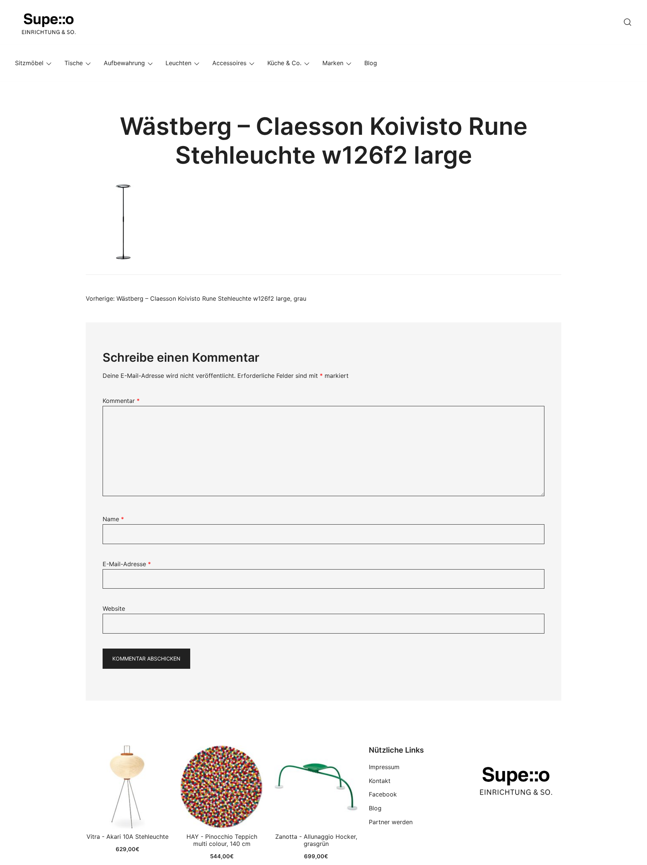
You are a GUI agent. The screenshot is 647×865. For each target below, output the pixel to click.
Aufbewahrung (124, 63)
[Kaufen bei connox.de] (316, 787)
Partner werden (391, 822)
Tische (73, 63)
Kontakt (380, 780)
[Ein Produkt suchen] (627, 22)
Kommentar (121, 400)
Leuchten (178, 63)
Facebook (383, 794)
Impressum (384, 767)
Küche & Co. (284, 63)
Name (113, 519)
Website (114, 608)
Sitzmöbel (29, 63)
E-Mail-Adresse (127, 564)
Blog (370, 63)
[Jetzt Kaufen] (127, 787)
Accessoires (229, 63)
